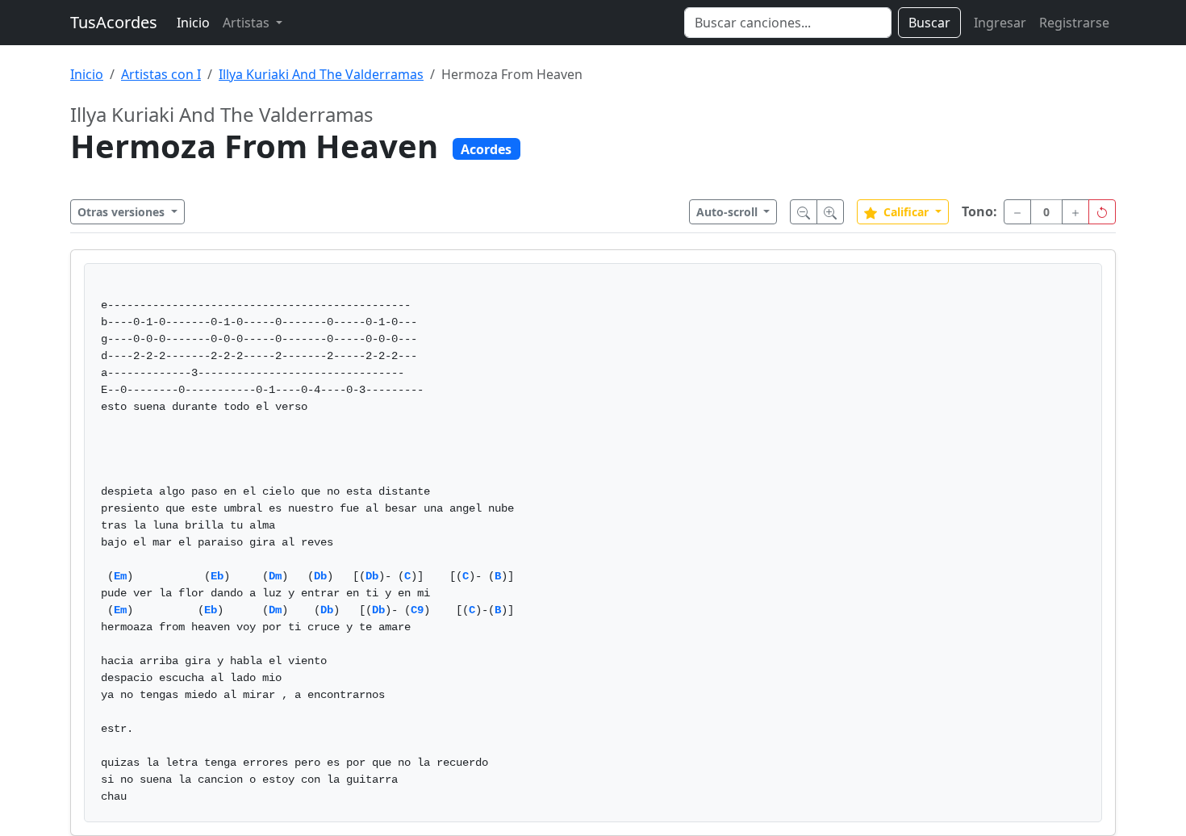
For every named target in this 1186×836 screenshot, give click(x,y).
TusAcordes (113, 22)
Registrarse (1074, 22)
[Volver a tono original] (1102, 211)
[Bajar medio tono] (1017, 211)
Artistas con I (161, 74)
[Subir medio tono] (1075, 211)
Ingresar (1000, 22)
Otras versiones (122, 211)
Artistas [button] (248, 22)
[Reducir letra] (803, 211)
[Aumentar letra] (830, 211)
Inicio (193, 22)
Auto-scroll (728, 211)
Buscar (929, 22)
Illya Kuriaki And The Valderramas (321, 74)
